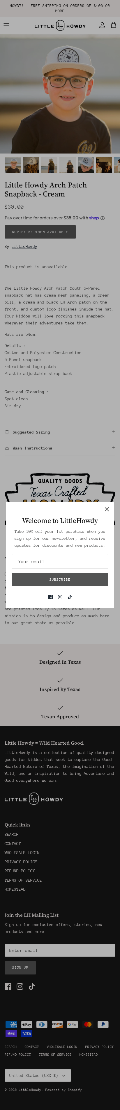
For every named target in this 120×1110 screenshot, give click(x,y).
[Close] (106, 509)
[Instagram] (60, 597)
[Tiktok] (70, 597)
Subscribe (60, 579)
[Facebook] (50, 597)
